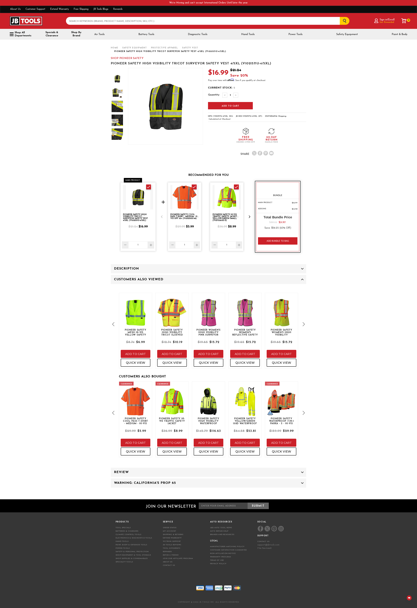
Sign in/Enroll (387, 19)
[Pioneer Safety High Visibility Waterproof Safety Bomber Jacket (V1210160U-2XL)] (208, 404)
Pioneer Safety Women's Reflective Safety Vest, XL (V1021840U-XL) (245, 332)
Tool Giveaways (171, 548)
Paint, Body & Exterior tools (131, 545)
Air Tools (99, 34)
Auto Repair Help (219, 531)
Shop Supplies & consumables (132, 558)
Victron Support (172, 541)
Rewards (117, 9)
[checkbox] (148, 187)
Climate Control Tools (128, 534)
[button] (162, 217)
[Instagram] (281, 528)
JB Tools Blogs (100, 9)
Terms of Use (217, 560)
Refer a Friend (171, 555)
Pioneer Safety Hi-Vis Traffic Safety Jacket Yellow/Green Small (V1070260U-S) (172, 421)
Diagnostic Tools (197, 34)
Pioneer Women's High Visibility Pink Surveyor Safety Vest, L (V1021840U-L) (208, 332)
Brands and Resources (222, 534)
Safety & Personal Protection (132, 552)
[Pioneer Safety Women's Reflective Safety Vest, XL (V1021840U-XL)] (245, 315)
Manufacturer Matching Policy (227, 547)
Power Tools (295, 34)
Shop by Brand (76, 34)
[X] (254, 153)
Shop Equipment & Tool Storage (133, 555)
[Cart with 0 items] (404, 21)
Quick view (135, 363)
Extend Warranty (59, 9)
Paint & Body (399, 34)
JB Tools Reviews (172, 545)
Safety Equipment (347, 34)
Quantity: (214, 95)
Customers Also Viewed (138, 279)
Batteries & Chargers (127, 531)
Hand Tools (248, 34)
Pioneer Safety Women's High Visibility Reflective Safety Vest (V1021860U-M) (281, 332)
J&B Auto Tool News (221, 528)
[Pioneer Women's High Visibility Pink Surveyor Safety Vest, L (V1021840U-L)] (208, 315)
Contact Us (169, 565)
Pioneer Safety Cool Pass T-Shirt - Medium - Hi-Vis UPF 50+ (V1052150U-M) (135, 421)
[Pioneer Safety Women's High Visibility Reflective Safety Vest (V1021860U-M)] (281, 315)
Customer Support (35, 9)
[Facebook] (260, 153)
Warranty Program (220, 557)
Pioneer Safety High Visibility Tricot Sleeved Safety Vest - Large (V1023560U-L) (172, 332)
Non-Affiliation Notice (223, 553)
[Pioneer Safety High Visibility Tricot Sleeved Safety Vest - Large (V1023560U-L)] (172, 315)
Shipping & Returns (173, 534)
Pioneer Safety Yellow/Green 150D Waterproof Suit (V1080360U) (245, 421)
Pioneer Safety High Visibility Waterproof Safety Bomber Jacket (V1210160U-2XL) (208, 421)
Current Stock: (221, 88)
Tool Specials (123, 528)
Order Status (169, 528)
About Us (15, 9)
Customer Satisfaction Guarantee (228, 550)
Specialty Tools (124, 562)
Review (121, 472)
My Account (169, 531)
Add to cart (135, 354)
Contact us (263, 541)
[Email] (271, 153)
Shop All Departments (23, 34)
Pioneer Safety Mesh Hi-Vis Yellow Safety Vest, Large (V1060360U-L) (135, 332)
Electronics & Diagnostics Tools (134, 538)
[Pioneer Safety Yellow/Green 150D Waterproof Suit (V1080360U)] (245, 404)
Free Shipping (81, 9)
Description (126, 268)
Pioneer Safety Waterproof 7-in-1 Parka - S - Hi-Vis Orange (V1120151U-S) (281, 421)
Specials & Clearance (51, 34)
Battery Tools (146, 34)
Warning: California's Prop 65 (145, 483)
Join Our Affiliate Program (178, 558)
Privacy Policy (218, 564)
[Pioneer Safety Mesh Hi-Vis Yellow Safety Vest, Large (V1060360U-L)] (135, 315)
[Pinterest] (265, 153)
